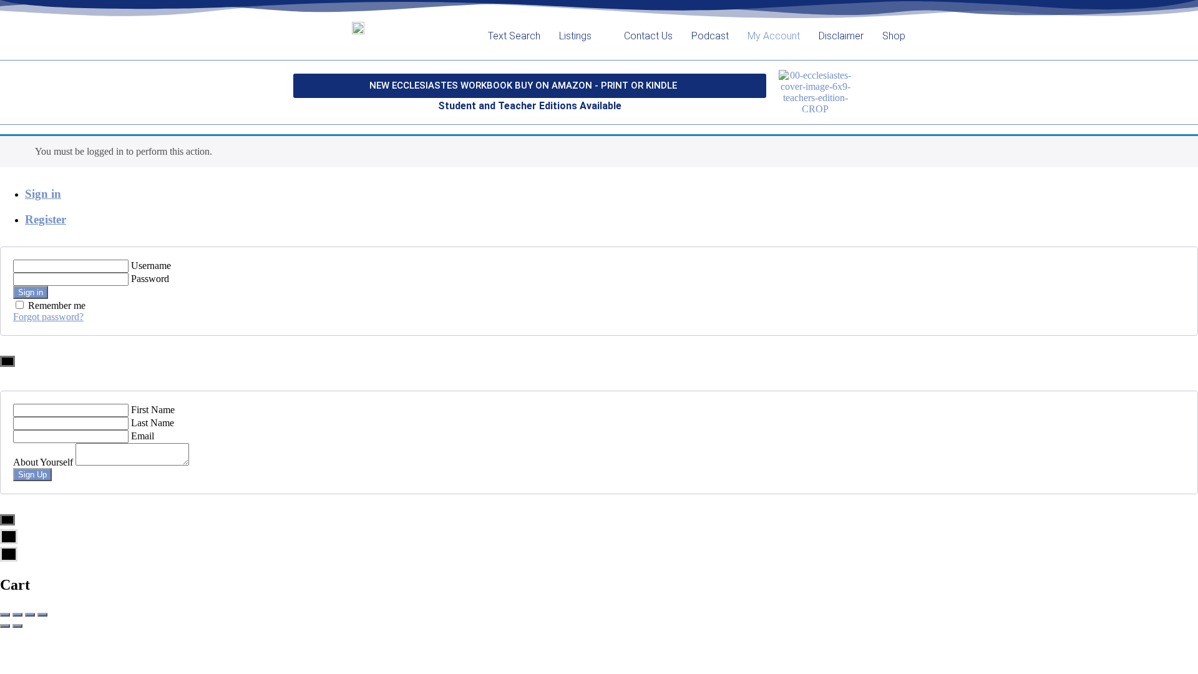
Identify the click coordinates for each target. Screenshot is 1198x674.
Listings (575, 36)
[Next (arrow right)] (17, 626)
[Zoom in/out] (42, 615)
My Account (774, 36)
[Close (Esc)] (5, 615)
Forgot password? (48, 316)
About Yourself (43, 462)
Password (150, 278)
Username (151, 265)
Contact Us (648, 36)
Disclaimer (841, 36)
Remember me (56, 305)
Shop (893, 36)
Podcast (710, 36)
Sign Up (32, 474)
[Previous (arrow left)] (5, 626)
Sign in (43, 193)
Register (45, 219)
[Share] (17, 615)
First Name (153, 409)
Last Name (152, 423)
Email (142, 436)
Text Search (514, 36)
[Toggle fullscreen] (30, 615)
